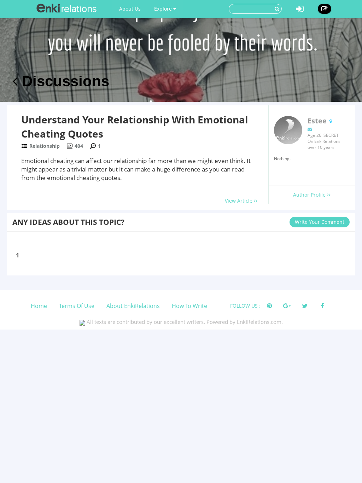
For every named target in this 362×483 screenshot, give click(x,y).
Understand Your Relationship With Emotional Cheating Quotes (134, 126)
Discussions (63, 81)
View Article (239, 200)
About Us (130, 8)
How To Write (189, 306)
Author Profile (310, 194)
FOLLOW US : (245, 305)
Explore (163, 8)
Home (39, 306)
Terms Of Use (76, 306)
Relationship (44, 145)
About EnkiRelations (133, 306)
